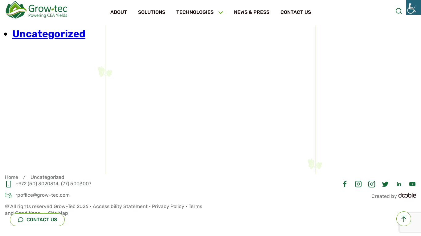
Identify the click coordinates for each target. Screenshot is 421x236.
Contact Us (295, 12)
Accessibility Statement (120, 206)
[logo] (39, 10)
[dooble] (407, 196)
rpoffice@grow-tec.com (42, 195)
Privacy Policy (168, 206)
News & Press (251, 12)
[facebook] (345, 183)
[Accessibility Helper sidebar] (413, 7)
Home (11, 177)
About (118, 12)
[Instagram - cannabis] (358, 183)
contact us (41, 219)
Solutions (151, 12)
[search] (399, 10)
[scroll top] (403, 218)
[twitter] (385, 183)
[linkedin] (399, 183)
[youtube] (412, 183)
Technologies (195, 12)
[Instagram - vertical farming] (371, 183)
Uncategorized (48, 34)
